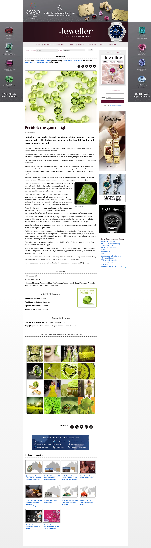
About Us (112, 44)
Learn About (60, 44)
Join (72, 44)
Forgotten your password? (117, 105)
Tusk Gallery (105, 264)
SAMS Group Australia (108, 248)
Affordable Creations (108, 242)
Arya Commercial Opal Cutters (111, 266)
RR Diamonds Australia (109, 260)
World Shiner (105, 252)
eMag (102, 44)
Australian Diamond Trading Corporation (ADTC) (110, 244)
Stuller (103, 250)
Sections (48, 44)
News (38, 44)
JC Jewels (104, 254)
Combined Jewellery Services (111, 256)
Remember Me (106, 105)
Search (81, 44)
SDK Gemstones (107, 262)
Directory (92, 44)
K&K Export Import (107, 258)
